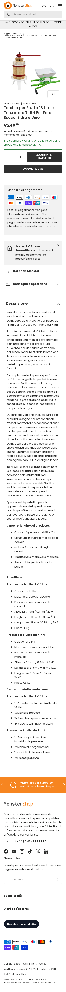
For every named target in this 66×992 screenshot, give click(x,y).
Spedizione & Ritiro (13, 980)
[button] (52, 6)
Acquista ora (33, 169)
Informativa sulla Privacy (16, 983)
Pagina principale (13, 34)
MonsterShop (12, 104)
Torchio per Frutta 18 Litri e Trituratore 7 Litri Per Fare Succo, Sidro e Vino (30, 37)
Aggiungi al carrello (44, 157)
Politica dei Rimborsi (37, 980)
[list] (33, 72)
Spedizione (30, 131)
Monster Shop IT (20, 974)
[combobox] (33, 14)
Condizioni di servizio (44, 983)
